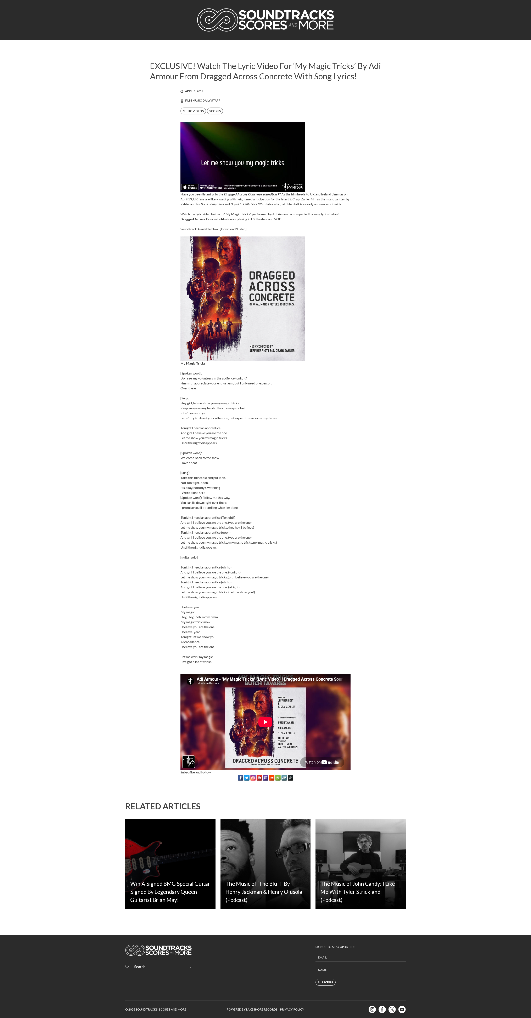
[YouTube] (259, 778)
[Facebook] (241, 778)
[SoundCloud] (272, 778)
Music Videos (193, 111)
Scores (215, 111)
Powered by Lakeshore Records (252, 1009)
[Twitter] (247, 778)
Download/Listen (233, 229)
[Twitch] (265, 778)
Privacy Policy (292, 1009)
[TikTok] (290, 778)
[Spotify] (278, 778)
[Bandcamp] (284, 778)
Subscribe (325, 982)
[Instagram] (253, 778)
